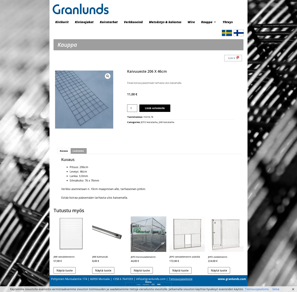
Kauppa (206, 22)
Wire (191, 22)
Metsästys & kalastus (165, 22)
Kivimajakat (84, 22)
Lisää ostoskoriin (155, 108)
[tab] (64, 151)
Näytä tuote (64, 270)
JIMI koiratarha (166, 122)
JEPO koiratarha (149, 122)
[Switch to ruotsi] (227, 33)
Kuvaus (64, 150)
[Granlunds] (80, 8)
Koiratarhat (109, 22)
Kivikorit (62, 22)
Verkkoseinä (133, 22)
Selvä (275, 289)
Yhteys (228, 22)
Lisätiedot (78, 150)
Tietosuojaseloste (180, 279)
